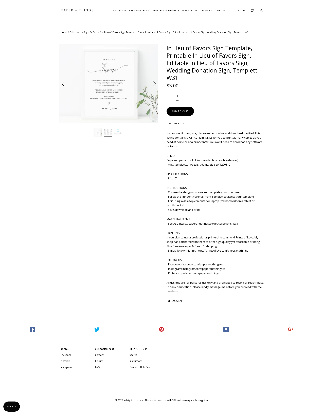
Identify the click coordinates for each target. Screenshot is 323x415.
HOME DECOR (189, 10)
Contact (99, 354)
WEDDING (118, 10)
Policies (99, 361)
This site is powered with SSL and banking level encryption (176, 400)
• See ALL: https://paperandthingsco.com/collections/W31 (202, 223)
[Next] (153, 84)
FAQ (97, 367)
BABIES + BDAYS (138, 10)
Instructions (136, 361)
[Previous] (64, 84)
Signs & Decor (91, 32)
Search (133, 354)
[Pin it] (161, 329)
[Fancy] (226, 329)
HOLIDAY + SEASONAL (164, 10)
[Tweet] (97, 329)
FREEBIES (207, 10)
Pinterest (65, 361)
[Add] (290, 329)
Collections (75, 32)
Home (64, 32)
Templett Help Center (141, 367)
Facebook (66, 354)
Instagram (66, 367)
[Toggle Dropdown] (125, 10)
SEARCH (221, 10)
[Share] (32, 329)
